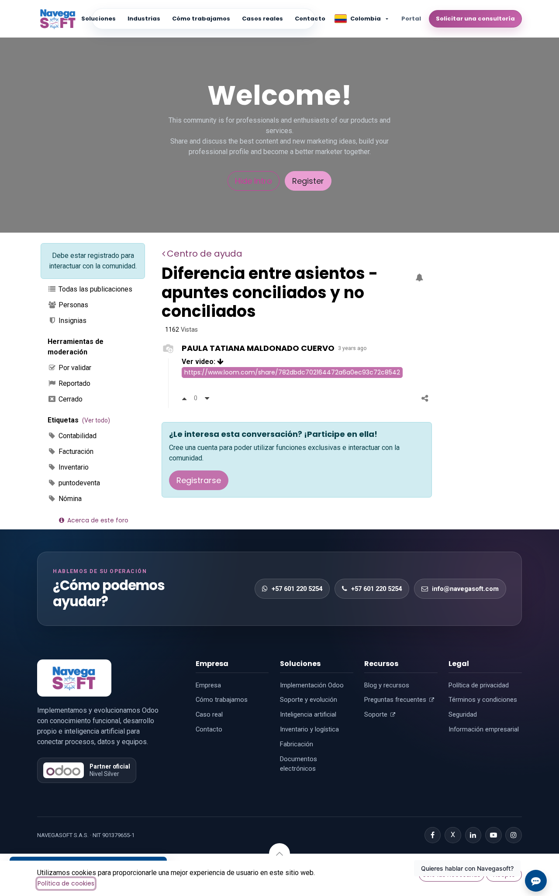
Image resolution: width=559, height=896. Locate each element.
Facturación (75, 451)
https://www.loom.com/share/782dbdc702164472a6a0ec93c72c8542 (292, 372)
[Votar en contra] (207, 398)
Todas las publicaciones (94, 289)
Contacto (310, 18)
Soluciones (98, 18)
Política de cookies (66, 883)
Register (308, 180)
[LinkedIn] (473, 835)
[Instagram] (513, 835)
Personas (72, 305)
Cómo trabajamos (201, 18)
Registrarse (198, 480)
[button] (279, 853)
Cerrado (70, 399)
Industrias (144, 18)
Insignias (71, 320)
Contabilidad (77, 436)
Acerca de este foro (97, 520)
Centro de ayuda (204, 253)
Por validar (74, 368)
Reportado (73, 383)
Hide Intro (253, 180)
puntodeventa (78, 483)
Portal (411, 18)
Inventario (73, 467)
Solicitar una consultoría (475, 18)
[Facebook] (432, 835)
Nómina (69, 498)
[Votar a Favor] (184, 398)
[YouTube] (493, 835)
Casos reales (262, 18)
